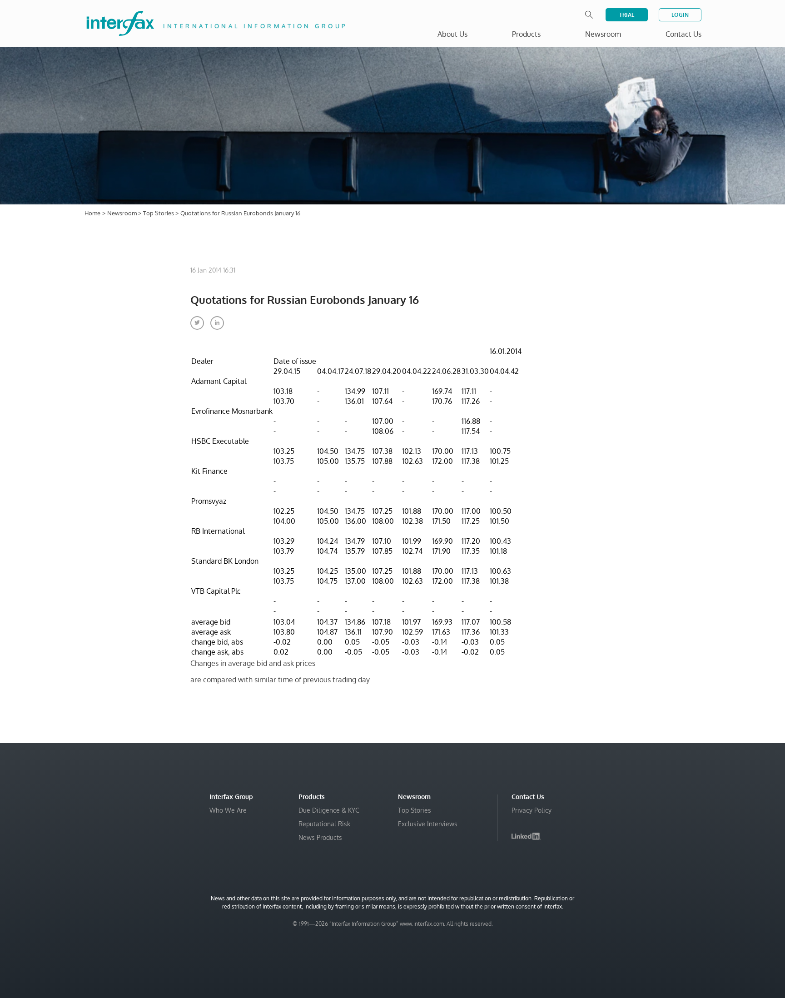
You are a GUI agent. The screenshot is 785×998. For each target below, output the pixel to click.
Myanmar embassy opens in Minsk (648, 913)
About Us (452, 34)
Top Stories (159, 213)
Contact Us (683, 34)
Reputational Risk (324, 824)
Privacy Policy (531, 810)
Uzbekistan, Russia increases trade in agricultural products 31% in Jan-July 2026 (661, 931)
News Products (320, 837)
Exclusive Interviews (427, 824)
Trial (626, 14)
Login (680, 14)
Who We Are (228, 810)
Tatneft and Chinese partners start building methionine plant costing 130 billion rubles (664, 953)
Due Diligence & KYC (328, 810)
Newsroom (122, 213)
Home (92, 213)
